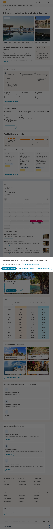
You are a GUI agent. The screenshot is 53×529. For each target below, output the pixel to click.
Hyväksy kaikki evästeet (9, 268)
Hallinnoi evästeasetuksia (44, 268)
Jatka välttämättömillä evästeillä (26, 268)
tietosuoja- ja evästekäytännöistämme (30, 264)
